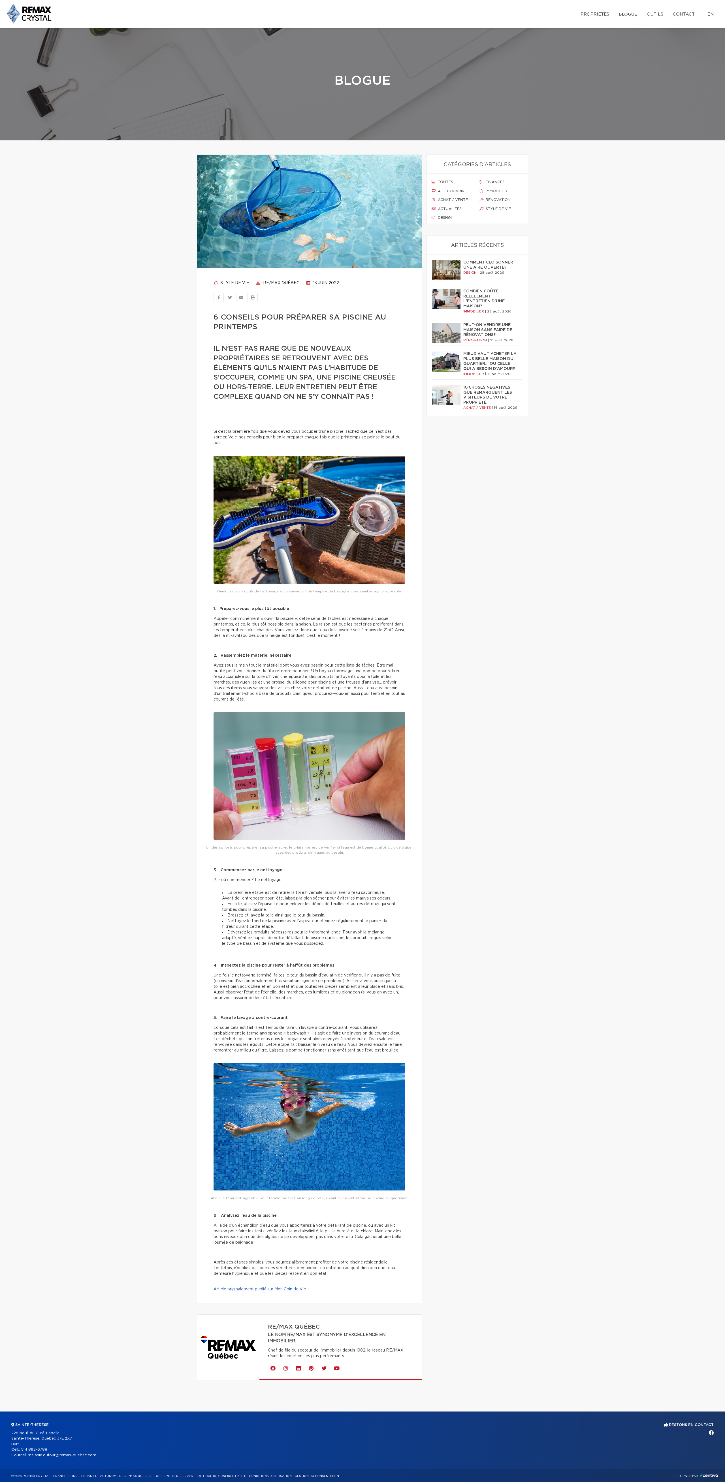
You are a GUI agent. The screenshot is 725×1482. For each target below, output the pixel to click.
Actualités (449, 209)
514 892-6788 (34, 1449)
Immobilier (496, 191)
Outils (655, 14)
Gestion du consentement (318, 1476)
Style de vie (234, 283)
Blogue (628, 14)
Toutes (445, 182)
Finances (495, 182)
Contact (684, 14)
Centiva (709, 1475)
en (710, 14)
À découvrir (450, 191)
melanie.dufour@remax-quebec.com (62, 1455)
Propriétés (595, 14)
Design (444, 218)
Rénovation (498, 200)
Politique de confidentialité (221, 1476)
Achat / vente (452, 200)
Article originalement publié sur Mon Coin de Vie (260, 1289)
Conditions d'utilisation (270, 1476)
